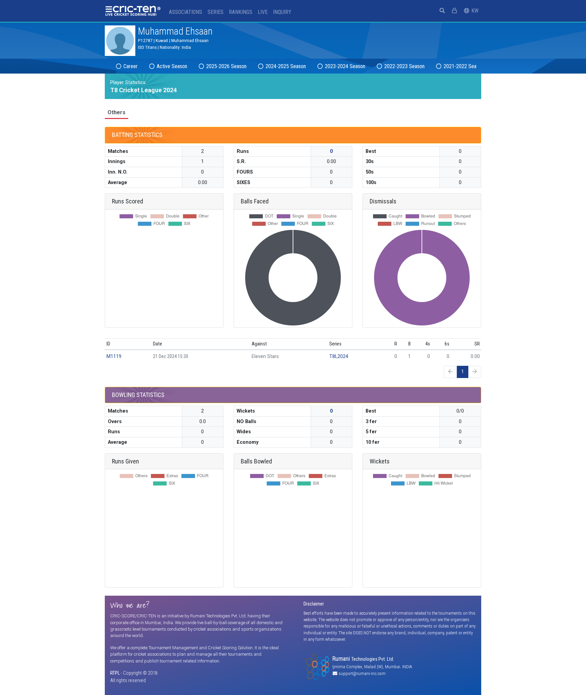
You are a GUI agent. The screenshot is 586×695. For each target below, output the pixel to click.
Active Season (171, 66)
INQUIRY (282, 12)
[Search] (442, 11)
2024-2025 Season (285, 66)
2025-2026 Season (226, 66)
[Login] (454, 11)
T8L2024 (338, 356)
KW (475, 10)
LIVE (263, 12)
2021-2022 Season (463, 66)
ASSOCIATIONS (185, 12)
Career (130, 66)
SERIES (215, 12)
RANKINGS (240, 12)
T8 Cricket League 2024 (143, 90)
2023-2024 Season (344, 66)
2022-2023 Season (404, 66)
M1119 (113, 356)
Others (116, 112)
